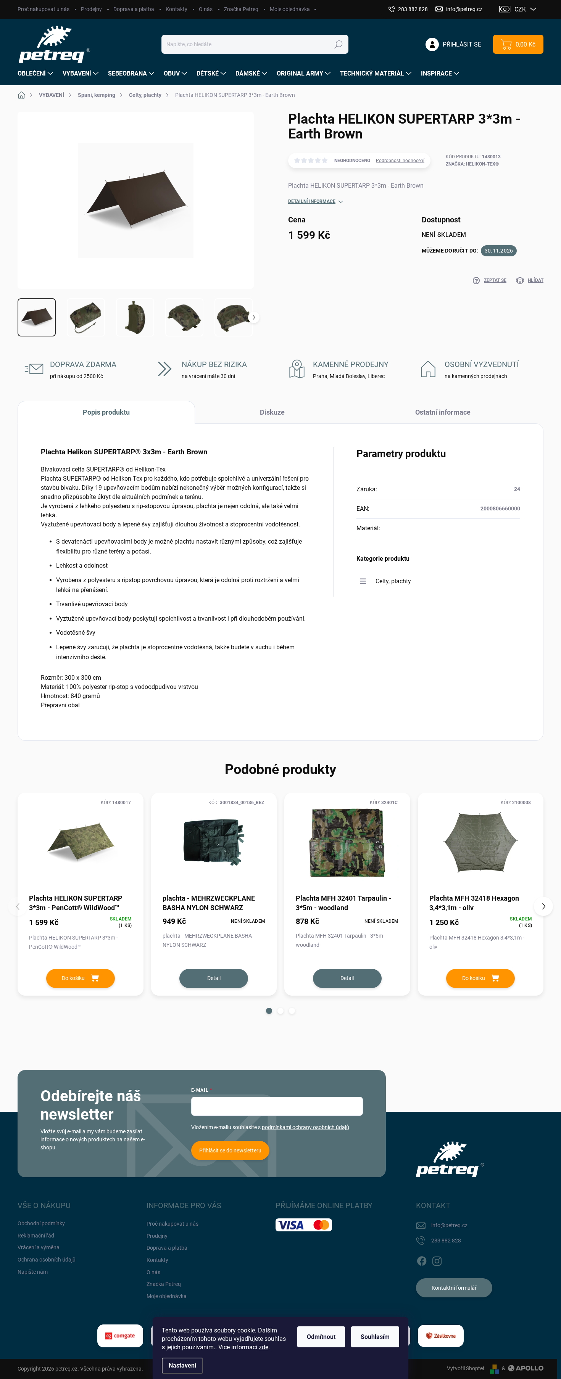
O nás (206, 9)
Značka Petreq (241, 9)
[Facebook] (421, 1259)
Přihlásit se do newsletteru (230, 1150)
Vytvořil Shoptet (466, 1368)
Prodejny (91, 9)
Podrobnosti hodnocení (400, 160)
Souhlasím (375, 1336)
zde (263, 1347)
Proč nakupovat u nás (43, 9)
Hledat (339, 44)
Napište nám (33, 1272)
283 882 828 (446, 1240)
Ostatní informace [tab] (443, 412)
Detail (214, 978)
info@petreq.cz (449, 1225)
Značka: (472, 164)
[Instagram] (437, 1259)
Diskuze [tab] (272, 412)
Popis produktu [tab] (106, 412)
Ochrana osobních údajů (47, 1260)
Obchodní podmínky (41, 1223)
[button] (269, 1011)
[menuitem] (36, 73)
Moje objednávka (290, 9)
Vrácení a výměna (39, 1247)
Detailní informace (311, 201)
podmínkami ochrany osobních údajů (305, 1127)
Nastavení (182, 1365)
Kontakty (176, 9)
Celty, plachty (393, 581)
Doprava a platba (133, 9)
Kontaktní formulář (454, 1288)
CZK (520, 9)
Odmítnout (321, 1336)
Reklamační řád (36, 1236)
